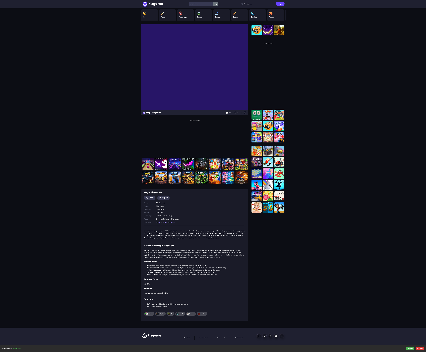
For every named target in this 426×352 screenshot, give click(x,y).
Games (158, 222)
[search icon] (215, 4)
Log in (280, 4)
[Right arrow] (283, 15)
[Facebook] (259, 336)
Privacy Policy (203, 338)
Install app (248, 4)
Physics (172, 222)
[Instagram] (270, 336)
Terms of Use (221, 338)
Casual (165, 222)
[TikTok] (282, 336)
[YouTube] (276, 336)
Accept (410, 349)
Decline (420, 349)
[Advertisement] (194, 137)
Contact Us (239, 338)
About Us (186, 338)
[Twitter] (264, 336)
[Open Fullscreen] (245, 112)
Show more (17, 349)
